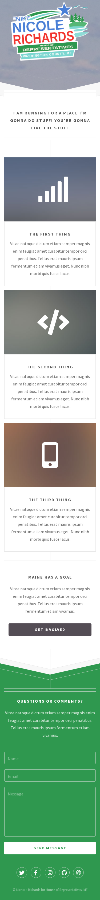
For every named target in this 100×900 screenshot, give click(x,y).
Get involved (50, 629)
